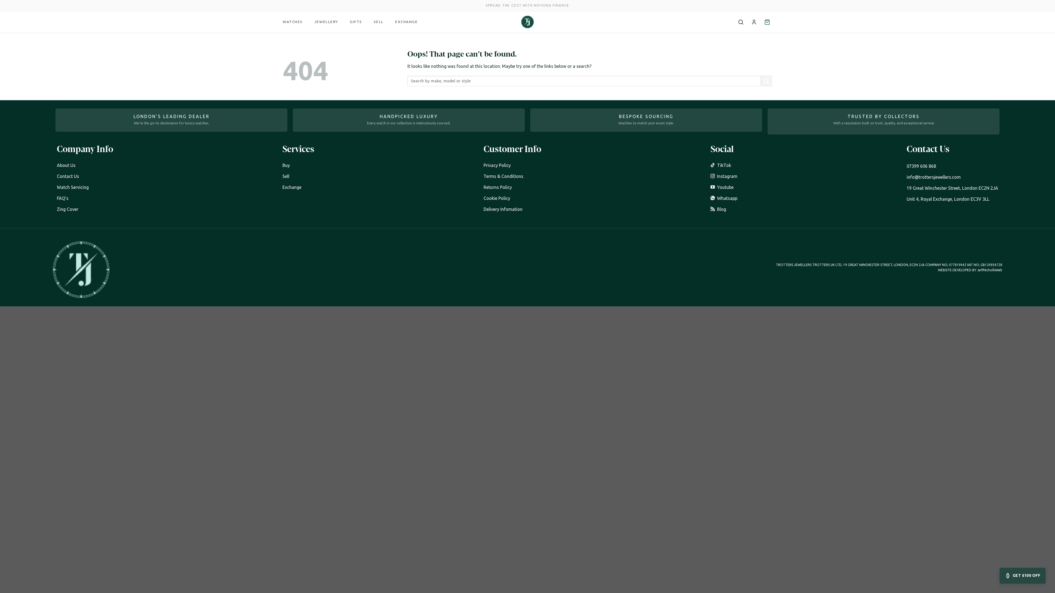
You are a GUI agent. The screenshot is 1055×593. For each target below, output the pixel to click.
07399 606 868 (921, 166)
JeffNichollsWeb (989, 270)
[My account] (754, 22)
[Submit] (766, 80)
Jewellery (326, 22)
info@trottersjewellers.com (934, 177)
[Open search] (740, 22)
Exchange (406, 22)
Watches (293, 22)
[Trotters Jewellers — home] (527, 22)
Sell (379, 22)
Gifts (356, 22)
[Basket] (767, 22)
